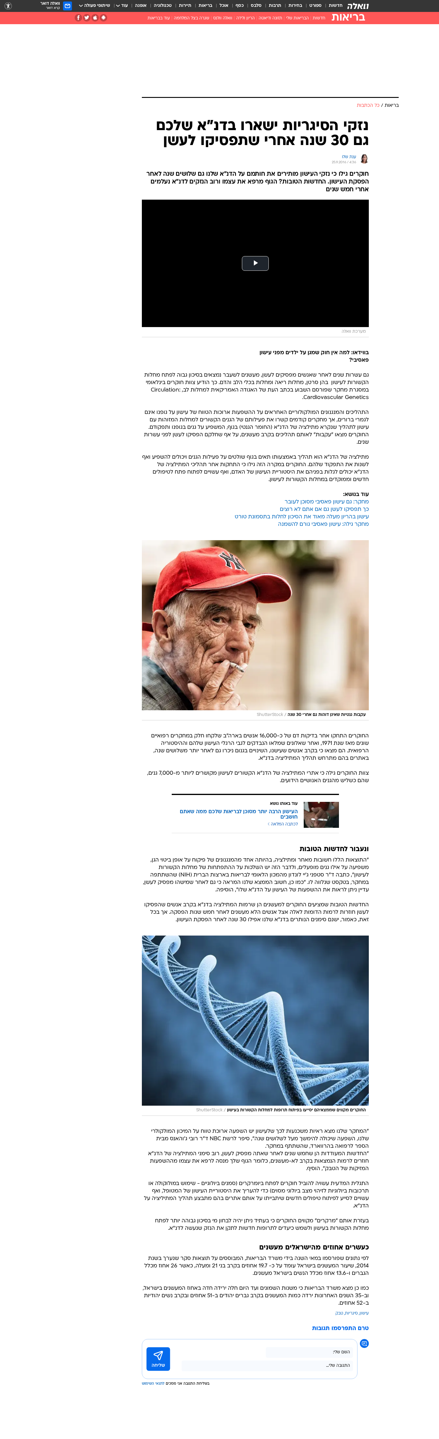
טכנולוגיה (163, 6)
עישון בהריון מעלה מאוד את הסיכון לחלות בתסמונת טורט (302, 517)
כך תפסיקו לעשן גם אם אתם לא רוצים (324, 509)
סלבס (256, 6)
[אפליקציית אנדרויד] (103, 17)
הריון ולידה (245, 18)
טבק (339, 1313)
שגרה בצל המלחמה (191, 18)
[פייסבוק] (78, 17)
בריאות (205, 6)
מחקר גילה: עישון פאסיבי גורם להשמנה (323, 524)
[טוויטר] (86, 17)
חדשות (336, 6)
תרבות (275, 6)
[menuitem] (332, 6)
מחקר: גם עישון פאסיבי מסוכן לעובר (327, 502)
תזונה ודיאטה (270, 18)
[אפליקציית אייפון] (95, 17)
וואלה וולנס (222, 18)
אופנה (141, 6)
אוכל (224, 6)
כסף (240, 6)
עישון (364, 1313)
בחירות (295, 6)
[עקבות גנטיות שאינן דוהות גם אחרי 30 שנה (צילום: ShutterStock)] (255, 630)
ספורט (315, 6)
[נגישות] (8, 6)
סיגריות (351, 1313)
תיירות (185, 6)
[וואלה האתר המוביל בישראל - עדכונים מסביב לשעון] (358, 6)
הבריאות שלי (297, 18)
